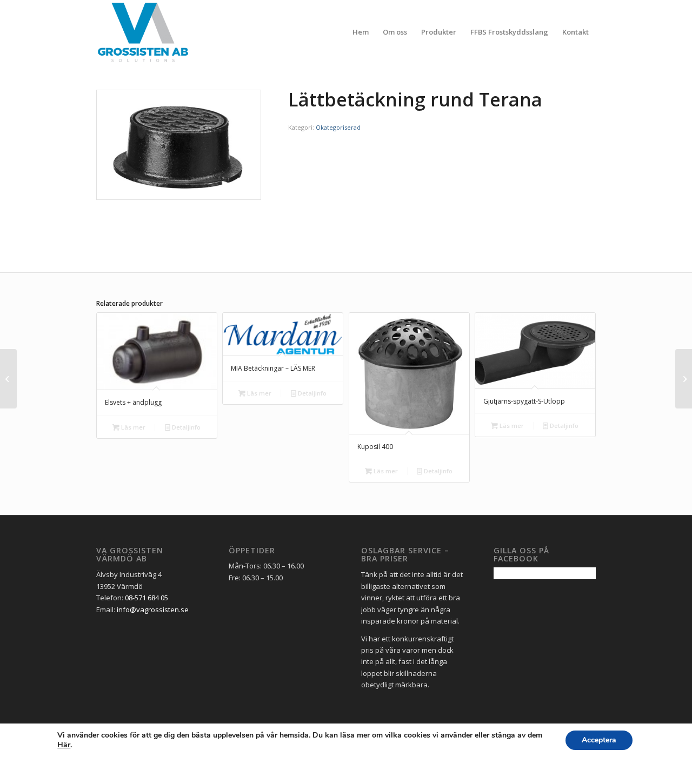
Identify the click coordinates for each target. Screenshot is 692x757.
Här (63, 745)
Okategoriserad (338, 127)
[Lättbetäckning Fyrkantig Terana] (683, 378)
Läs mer (132, 427)
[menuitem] (360, 32)
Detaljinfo (185, 427)
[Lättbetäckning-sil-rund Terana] (8, 378)
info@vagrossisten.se (153, 609)
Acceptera (599, 740)
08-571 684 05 (146, 597)
